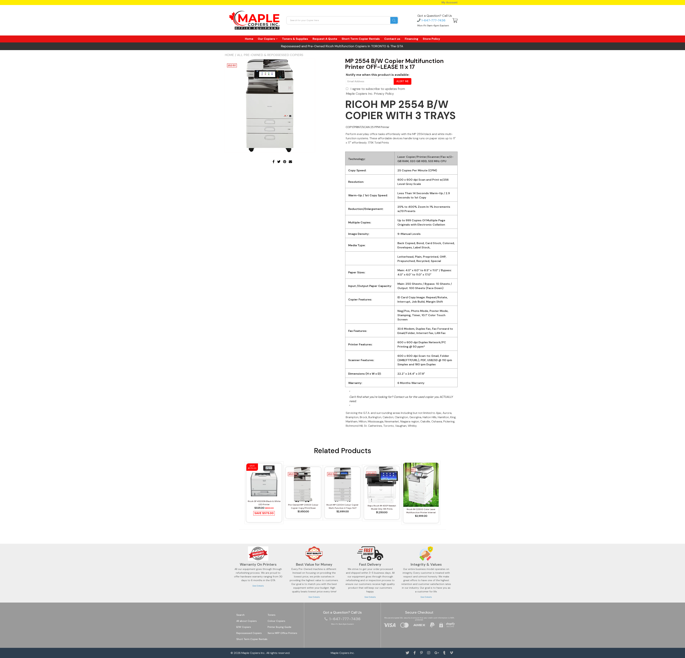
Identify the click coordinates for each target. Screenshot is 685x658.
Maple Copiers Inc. (253, 653)
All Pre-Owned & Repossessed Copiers (270, 55)
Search (240, 614)
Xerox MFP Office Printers (282, 633)
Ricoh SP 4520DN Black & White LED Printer (264, 503)
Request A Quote (325, 39)
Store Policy (431, 39)
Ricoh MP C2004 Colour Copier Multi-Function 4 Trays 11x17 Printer (342, 506)
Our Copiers (267, 39)
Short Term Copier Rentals (361, 39)
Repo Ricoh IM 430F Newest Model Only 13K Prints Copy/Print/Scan (382, 507)
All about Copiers (246, 621)
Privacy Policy (384, 93)
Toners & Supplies (295, 39)
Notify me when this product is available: (377, 75)
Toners (271, 614)
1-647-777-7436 (432, 20)
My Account (450, 2)
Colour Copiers (276, 621)
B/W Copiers (243, 627)
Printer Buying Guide (279, 627)
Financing (411, 39)
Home (249, 39)
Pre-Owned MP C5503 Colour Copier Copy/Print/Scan (303, 506)
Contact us (392, 39)
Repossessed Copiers (249, 633)
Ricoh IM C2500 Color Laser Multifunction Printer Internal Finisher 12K (421, 511)
